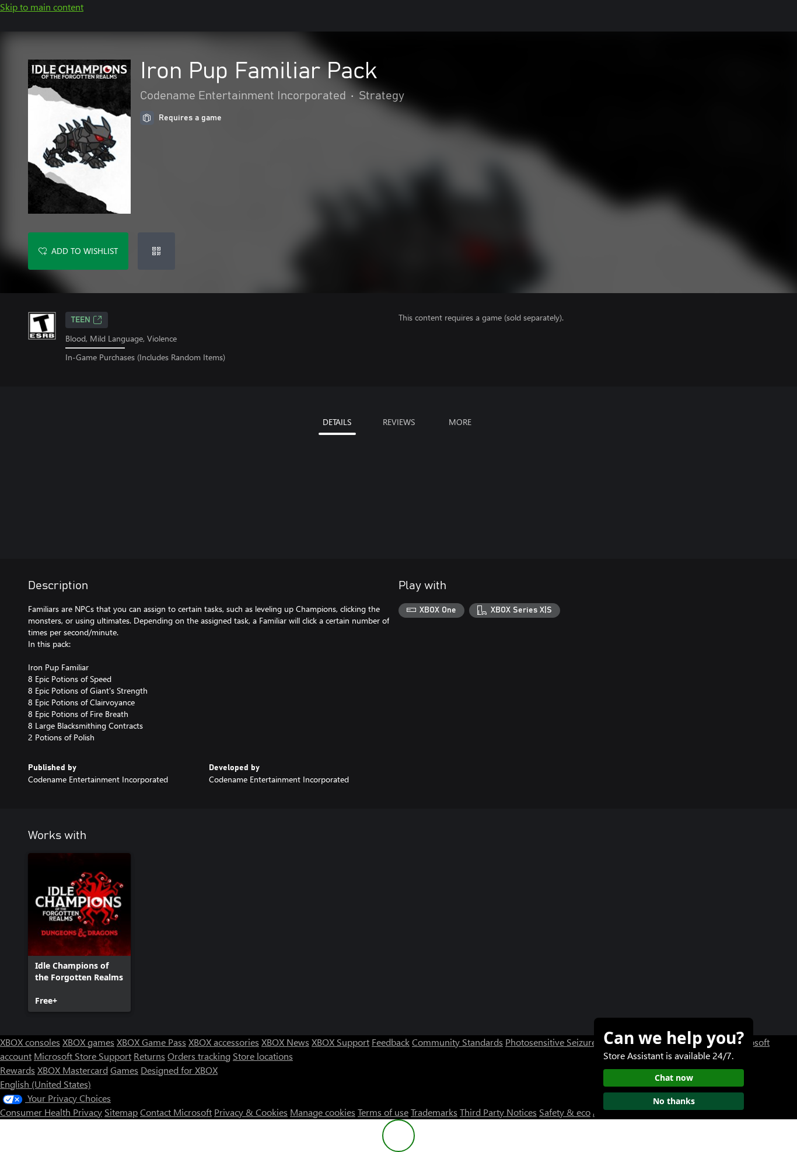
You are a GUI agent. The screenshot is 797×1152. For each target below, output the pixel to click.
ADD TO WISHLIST (84, 250)
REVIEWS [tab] (399, 421)
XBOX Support (340, 1042)
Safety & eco (564, 1112)
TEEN (80, 320)
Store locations (263, 1056)
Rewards (17, 1070)
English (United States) (45, 1084)
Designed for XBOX (179, 1070)
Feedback (391, 1042)
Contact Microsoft (176, 1112)
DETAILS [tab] (337, 421)
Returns (149, 1056)
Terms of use (383, 1112)
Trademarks (434, 1112)
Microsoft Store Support (82, 1056)
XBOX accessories (223, 1042)
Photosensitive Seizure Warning (569, 1042)
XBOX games (88, 1042)
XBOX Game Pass (151, 1042)
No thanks (674, 1100)
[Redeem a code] (156, 251)
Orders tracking (198, 1056)
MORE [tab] (460, 421)
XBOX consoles (30, 1042)
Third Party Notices (498, 1112)
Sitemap (121, 1112)
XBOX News (285, 1042)
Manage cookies (322, 1112)
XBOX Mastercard (72, 1070)
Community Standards (457, 1042)
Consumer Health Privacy (51, 1112)
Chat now (674, 1077)
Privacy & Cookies (251, 1112)
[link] (79, 932)
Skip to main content (41, 7)
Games (124, 1070)
